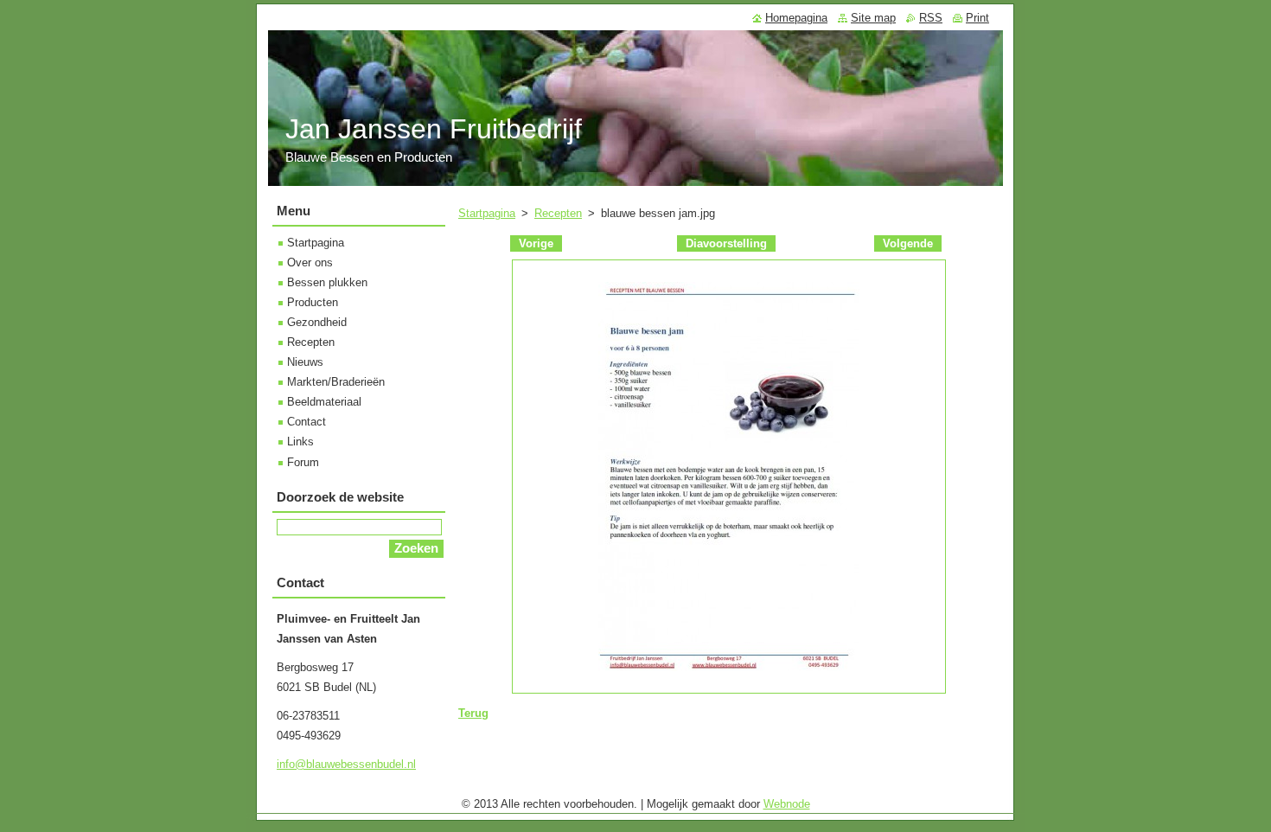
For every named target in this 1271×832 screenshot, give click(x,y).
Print (977, 17)
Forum (303, 462)
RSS (930, 17)
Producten (312, 302)
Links (300, 441)
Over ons (310, 262)
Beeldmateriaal (324, 401)
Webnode (786, 803)
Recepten (558, 213)
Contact (306, 421)
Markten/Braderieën (336, 381)
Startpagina (486, 213)
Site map (873, 17)
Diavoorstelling (726, 243)
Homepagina (796, 17)
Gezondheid (317, 322)
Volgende (908, 243)
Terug (473, 713)
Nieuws (305, 361)
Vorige (536, 243)
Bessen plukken (327, 282)
